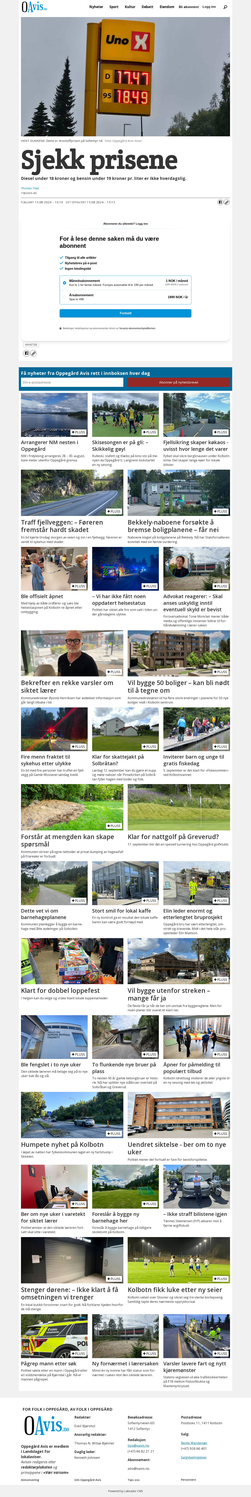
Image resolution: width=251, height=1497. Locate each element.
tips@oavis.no (138, 1445)
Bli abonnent (189, 7)
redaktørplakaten (36, 1467)
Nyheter (96, 7)
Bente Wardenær (194, 1443)
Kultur (130, 7)
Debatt (147, 7)
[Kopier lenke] (227, 202)
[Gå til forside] (34, 7)
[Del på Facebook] (220, 202)
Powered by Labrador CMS (125, 1491)
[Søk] (225, 7)
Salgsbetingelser (194, 1457)
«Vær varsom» (56, 1472)
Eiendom (167, 7)
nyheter (31, 344)
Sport (113, 7)
